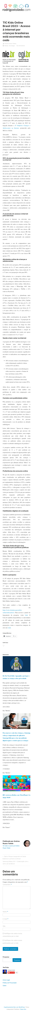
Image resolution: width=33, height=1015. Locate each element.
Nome (5, 912)
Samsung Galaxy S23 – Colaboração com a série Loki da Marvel (15, 862)
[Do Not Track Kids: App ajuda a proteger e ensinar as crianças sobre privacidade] (16, 671)
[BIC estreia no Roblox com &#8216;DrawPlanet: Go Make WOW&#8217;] (16, 791)
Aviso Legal (6, 980)
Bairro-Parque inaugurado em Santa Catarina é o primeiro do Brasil (14, 858)
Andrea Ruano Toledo (10, 43)
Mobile (6, 45)
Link (26, 615)
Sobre (4, 985)
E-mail (5, 919)
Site (4, 926)
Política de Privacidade (10, 983)
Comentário (7, 885)
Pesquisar (6, 957)
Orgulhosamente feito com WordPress (14, 1007)
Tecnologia (12, 45)
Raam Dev (23, 1009)
